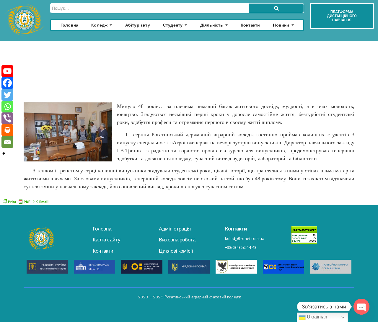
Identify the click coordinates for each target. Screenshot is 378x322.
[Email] (7, 142)
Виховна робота (177, 239)
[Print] (7, 130)
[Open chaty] (361, 307)
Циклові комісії (176, 250)
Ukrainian (316, 316)
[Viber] (7, 118)
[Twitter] (7, 95)
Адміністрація (175, 228)
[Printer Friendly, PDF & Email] (25, 201)
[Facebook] (7, 83)
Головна (102, 228)
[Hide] (3, 153)
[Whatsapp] (7, 106)
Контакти (103, 250)
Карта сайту (106, 239)
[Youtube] (7, 71)
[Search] (276, 8)
